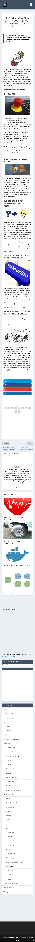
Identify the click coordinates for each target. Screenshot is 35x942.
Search (8, 849)
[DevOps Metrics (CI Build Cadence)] (17, 506)
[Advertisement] (17, 427)
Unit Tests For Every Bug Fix (12, 541)
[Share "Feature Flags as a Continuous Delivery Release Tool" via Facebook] (5, 408)
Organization (10, 747)
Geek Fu (8, 815)
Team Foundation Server (13, 862)
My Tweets (5, 664)
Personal (6, 743)
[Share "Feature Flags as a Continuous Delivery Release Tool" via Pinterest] (19, 408)
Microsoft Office (11, 841)
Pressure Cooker (11, 718)
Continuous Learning (12, 769)
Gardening (9, 773)
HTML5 (8, 820)
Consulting (9, 807)
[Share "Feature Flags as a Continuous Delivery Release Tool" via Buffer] (26, 408)
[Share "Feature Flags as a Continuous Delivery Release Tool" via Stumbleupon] (29, 408)
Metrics (8, 731)
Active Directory (10, 803)
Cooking (5, 709)
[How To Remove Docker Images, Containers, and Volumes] (17, 554)
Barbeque (9, 714)
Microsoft (9, 836)
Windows (8, 879)
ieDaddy (11, 27)
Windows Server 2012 (12, 883)
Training (8, 866)
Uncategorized (7, 887)
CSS (7, 811)
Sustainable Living (8, 752)
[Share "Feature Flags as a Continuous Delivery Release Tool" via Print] (19, 411)
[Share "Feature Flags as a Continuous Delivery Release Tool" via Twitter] (9, 408)
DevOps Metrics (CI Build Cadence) (14, 517)
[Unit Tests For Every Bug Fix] (17, 530)
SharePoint (9, 853)
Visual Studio (10, 875)
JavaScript (9, 832)
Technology (6, 794)
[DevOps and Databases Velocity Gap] (17, 579)
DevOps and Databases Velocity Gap (15, 591)
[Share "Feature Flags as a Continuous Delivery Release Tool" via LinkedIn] (22, 408)
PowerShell (9, 845)
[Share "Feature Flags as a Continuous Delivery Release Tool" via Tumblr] (16, 408)
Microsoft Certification (10, 739)
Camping (8, 760)
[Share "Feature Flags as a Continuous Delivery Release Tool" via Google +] (12, 408)
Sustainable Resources (12, 790)
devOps (26, 27)
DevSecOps (9, 726)
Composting (9, 764)
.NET (7, 798)
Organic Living (10, 781)
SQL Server (9, 858)
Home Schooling (11, 777)
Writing (5, 892)
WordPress (30, 937)
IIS (6, 824)
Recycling (9, 786)
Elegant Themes (13, 937)
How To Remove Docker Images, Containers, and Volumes (17, 566)
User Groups (9, 870)
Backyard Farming (11, 756)
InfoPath (8, 828)
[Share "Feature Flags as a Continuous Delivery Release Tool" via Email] (16, 411)
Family (5, 735)
